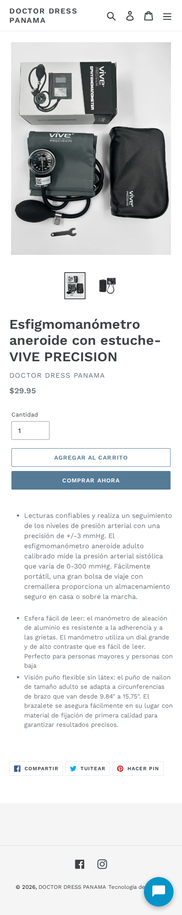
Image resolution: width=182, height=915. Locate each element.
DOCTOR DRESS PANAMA (43, 15)
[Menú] (167, 15)
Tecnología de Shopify (137, 887)
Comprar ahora (91, 480)
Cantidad (24, 414)
